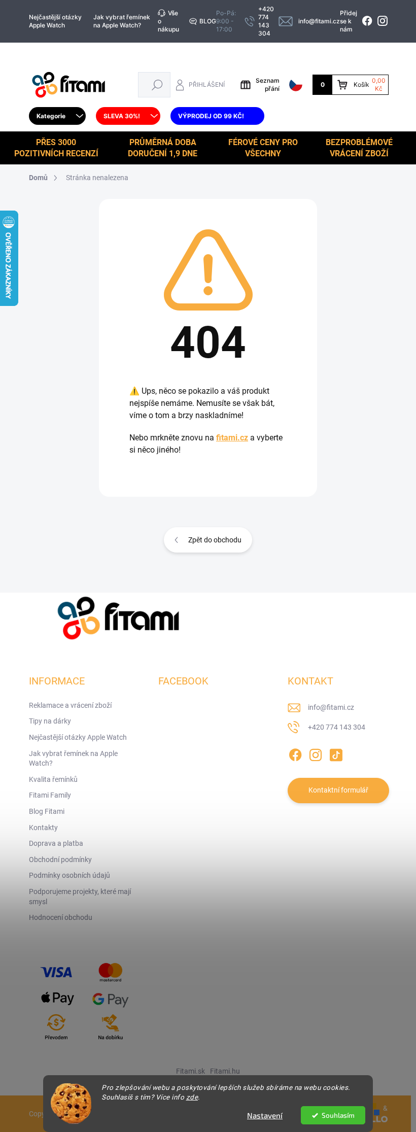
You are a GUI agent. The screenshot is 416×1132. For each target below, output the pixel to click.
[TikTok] (335, 753)
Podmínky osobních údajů (69, 875)
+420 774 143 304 (336, 727)
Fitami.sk (190, 1071)
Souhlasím (338, 1115)
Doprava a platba (56, 843)
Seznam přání (268, 84)
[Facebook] (295, 753)
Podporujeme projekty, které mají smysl (80, 896)
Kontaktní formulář (338, 790)
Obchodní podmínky (60, 859)
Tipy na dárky (50, 721)
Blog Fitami (46, 811)
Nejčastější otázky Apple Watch (55, 21)
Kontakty (43, 828)
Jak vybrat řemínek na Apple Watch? (121, 21)
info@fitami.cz (331, 707)
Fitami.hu (225, 1071)
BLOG (207, 21)
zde (192, 1097)
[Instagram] (315, 753)
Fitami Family (50, 795)
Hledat (157, 84)
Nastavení (265, 1115)
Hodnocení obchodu (60, 917)
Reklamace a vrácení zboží (70, 705)
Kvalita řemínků (53, 779)
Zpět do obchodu (214, 540)
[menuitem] (57, 116)
